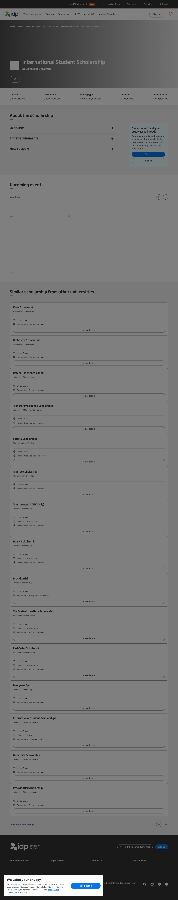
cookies (16, 884)
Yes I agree (86, 885)
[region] (53, 885)
